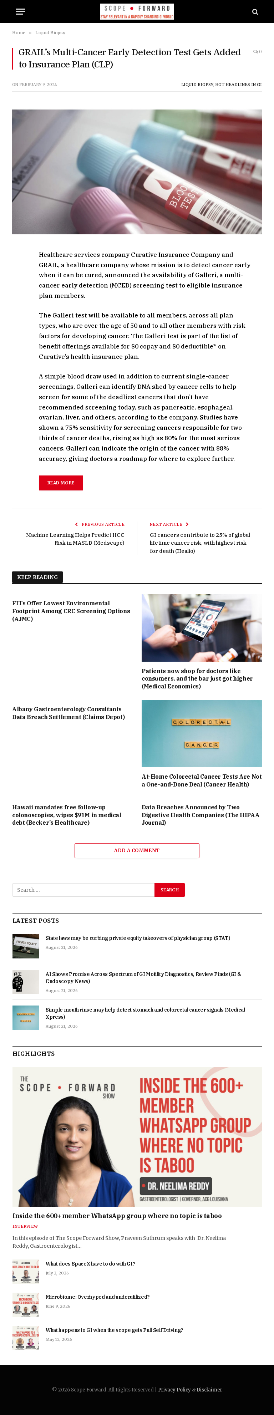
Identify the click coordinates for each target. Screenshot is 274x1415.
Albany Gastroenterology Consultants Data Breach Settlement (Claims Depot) (68, 713)
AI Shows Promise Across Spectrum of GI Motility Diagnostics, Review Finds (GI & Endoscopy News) (143, 977)
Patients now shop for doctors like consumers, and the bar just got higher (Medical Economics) (197, 678)
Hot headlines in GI (238, 84)
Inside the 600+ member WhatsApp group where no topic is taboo (117, 1216)
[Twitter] (19, 289)
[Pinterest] (19, 322)
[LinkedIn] (19, 305)
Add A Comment (136, 851)
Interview (25, 1226)
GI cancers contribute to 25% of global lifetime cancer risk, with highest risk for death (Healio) (200, 542)
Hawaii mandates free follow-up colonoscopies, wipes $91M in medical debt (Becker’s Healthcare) (66, 815)
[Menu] (20, 12)
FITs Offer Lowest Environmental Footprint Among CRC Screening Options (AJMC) (71, 611)
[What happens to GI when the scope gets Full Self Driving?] (25, 1338)
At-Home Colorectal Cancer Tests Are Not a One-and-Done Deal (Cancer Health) (202, 780)
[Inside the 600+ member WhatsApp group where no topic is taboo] (137, 1137)
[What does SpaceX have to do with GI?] (25, 1271)
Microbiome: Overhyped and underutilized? (98, 1297)
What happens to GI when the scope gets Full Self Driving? (114, 1330)
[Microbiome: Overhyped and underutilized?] (25, 1305)
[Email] (19, 338)
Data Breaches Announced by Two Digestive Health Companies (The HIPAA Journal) (200, 815)
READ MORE (60, 482)
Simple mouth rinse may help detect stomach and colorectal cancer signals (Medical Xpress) (145, 1013)
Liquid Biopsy (197, 84)
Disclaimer (209, 1390)
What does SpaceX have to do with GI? (90, 1264)
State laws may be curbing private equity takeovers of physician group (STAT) (138, 938)
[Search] (254, 12)
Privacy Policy (174, 1390)
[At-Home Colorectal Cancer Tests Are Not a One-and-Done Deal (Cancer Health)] (202, 734)
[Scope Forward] (137, 11)
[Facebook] (19, 272)
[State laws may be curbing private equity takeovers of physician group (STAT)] (25, 946)
